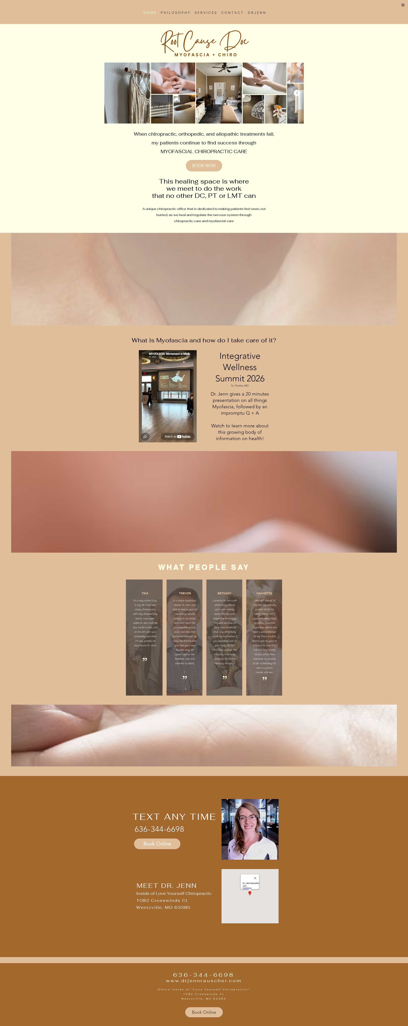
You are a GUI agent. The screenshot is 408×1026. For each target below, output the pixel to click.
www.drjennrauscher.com (204, 981)
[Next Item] (297, 93)
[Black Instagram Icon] (403, 5)
